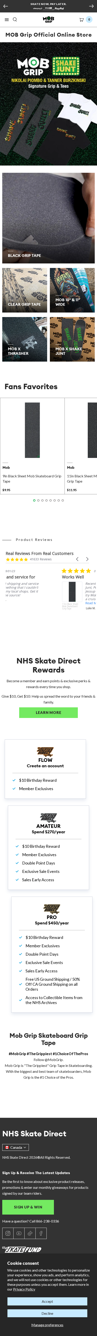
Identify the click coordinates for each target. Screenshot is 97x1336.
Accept (47, 1301)
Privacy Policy (24, 1289)
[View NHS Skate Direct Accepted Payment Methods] (48, 9)
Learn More (57, 712)
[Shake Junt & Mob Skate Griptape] (48, 104)
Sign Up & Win (28, 1207)
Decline (47, 1313)
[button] (7, 19)
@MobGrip (54, 1059)
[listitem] (39, 596)
